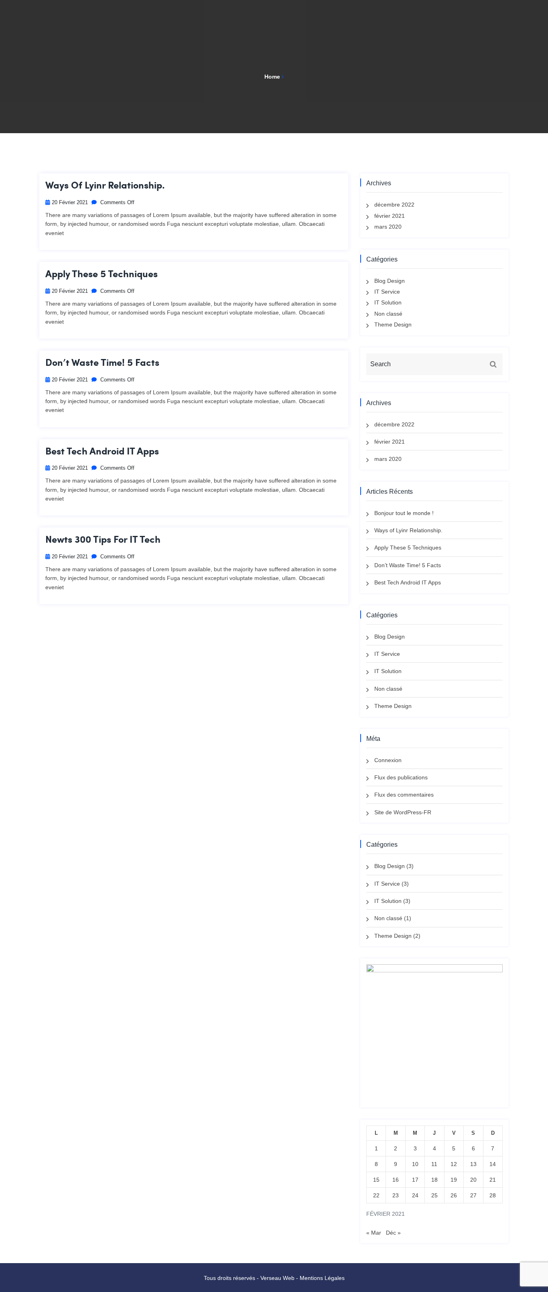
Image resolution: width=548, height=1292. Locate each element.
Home (272, 76)
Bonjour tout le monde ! (404, 513)
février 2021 (389, 216)
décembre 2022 (394, 204)
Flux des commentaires (404, 794)
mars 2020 (388, 226)
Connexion (388, 760)
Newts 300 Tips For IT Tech (102, 539)
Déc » (393, 1232)
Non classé (388, 313)
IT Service (387, 291)
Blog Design (389, 281)
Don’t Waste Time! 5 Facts (102, 362)
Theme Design (393, 324)
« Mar (373, 1232)
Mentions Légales (322, 1278)
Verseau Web (277, 1278)
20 (473, 1179)
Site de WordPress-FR (402, 812)
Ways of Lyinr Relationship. (105, 185)
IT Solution (388, 302)
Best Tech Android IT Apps (102, 451)
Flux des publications (401, 777)
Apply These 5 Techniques (101, 274)
